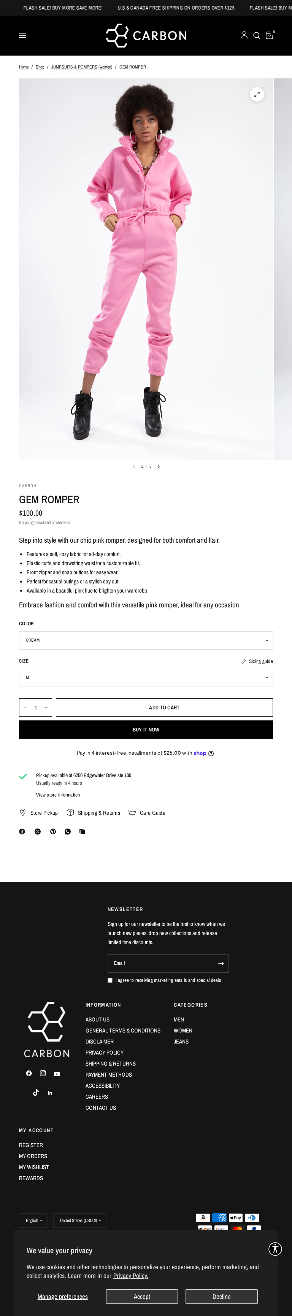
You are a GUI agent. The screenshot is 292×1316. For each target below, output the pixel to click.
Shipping (26, 522)
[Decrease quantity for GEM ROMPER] (25, 707)
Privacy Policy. (130, 1275)
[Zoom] (257, 94)
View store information (58, 795)
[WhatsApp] (69, 831)
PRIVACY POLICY (105, 1052)
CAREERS (97, 1097)
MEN (179, 1019)
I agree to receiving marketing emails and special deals (168, 980)
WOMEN (183, 1030)
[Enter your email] (221, 963)
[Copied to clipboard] (83, 831)
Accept (142, 1296)
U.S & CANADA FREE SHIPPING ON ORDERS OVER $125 (168, 7)
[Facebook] (23, 831)
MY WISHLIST (34, 1167)
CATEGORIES (191, 1004)
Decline (222, 1296)
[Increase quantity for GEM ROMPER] (46, 707)
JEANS (181, 1041)
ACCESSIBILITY (103, 1086)
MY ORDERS (33, 1156)
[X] (39, 831)
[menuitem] (124, 1019)
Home (24, 67)
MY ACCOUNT (36, 1130)
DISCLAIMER (100, 1041)
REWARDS (31, 1178)
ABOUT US (98, 1019)
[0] (268, 36)
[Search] (257, 36)
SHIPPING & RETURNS (111, 1063)
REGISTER (31, 1145)
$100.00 (31, 513)
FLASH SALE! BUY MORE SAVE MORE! (54, 7)
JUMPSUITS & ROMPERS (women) (81, 67)
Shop (40, 67)
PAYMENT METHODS (109, 1075)
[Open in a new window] (32, 1073)
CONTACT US (101, 1108)
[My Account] (244, 36)
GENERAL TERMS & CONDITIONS (123, 1030)
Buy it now (146, 729)
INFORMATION (103, 1004)
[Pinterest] (54, 831)
